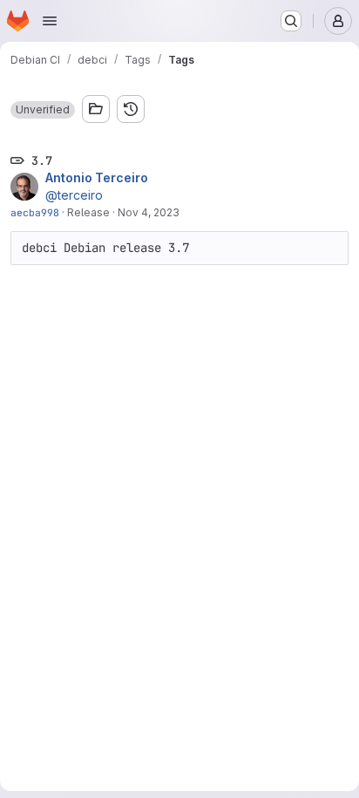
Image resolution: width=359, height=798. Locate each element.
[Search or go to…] (291, 20)
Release (88, 212)
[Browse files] (96, 109)
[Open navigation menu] (50, 21)
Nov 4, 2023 (149, 212)
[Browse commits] (131, 109)
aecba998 (34, 212)
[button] (42, 110)
